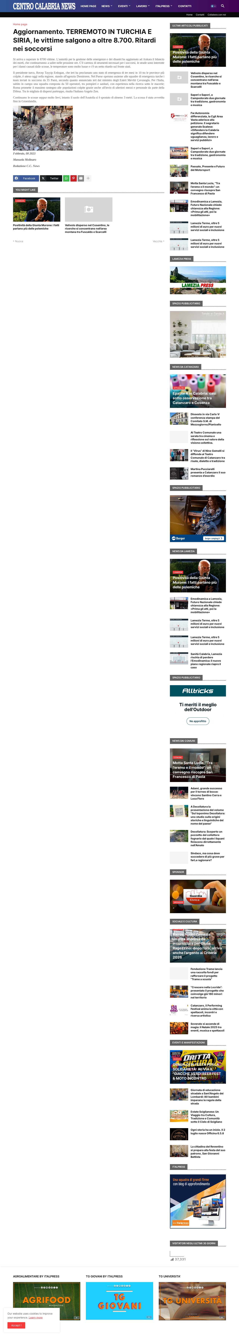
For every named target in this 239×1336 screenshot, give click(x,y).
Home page (20, 24)
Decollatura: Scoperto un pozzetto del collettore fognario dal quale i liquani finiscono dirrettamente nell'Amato (207, 838)
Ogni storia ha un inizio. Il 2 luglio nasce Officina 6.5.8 (208, 1131)
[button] (213, 6)
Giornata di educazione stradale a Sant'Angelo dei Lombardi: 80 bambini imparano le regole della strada (207, 1096)
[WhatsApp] (66, 178)
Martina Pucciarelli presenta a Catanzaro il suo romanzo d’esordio (208, 472)
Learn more (36, 1317)
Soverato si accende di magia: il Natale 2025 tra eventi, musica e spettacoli (207, 1027)
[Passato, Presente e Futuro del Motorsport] (179, 171)
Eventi (123, 6)
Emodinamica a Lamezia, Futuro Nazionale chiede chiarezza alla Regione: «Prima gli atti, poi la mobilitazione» (206, 208)
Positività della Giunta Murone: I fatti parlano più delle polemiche (36, 227)
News (106, 6)
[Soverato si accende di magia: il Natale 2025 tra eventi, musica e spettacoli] (179, 1028)
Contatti (184, 6)
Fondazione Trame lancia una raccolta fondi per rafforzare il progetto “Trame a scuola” (206, 974)
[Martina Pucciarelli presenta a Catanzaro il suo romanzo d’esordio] (179, 473)
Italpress (163, 6)
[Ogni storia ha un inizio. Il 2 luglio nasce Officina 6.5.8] (179, 1134)
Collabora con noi (217, 14)
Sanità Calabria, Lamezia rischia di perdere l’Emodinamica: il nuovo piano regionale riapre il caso (206, 660)
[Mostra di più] (88, 178)
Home (189, 14)
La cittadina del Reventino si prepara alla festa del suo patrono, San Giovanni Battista (208, 1151)
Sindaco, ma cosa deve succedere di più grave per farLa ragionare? (207, 856)
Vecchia (157, 241)
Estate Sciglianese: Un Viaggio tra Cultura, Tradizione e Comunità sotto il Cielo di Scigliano (206, 1116)
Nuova (19, 241)
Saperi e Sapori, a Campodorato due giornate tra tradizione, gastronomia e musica (208, 100)
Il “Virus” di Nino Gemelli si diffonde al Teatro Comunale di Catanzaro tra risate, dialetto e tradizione (208, 456)
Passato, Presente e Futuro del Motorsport (208, 168)
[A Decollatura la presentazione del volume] (179, 811)
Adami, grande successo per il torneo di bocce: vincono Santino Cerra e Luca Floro (206, 793)
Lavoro (141, 6)
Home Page (88, 6)
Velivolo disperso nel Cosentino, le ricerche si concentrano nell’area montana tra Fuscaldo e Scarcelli (87, 228)
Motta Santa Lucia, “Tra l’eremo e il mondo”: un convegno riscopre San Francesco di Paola (205, 188)
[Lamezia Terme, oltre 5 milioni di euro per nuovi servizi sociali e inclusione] (179, 227)
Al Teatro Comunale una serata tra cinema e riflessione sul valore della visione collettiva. (207, 437)
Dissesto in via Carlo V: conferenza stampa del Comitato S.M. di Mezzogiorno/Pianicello (206, 419)
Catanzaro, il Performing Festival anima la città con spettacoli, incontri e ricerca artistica (207, 1010)
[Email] (81, 178)
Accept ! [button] (16, 1325)
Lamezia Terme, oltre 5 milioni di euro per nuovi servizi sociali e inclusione (207, 226)
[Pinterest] (73, 178)
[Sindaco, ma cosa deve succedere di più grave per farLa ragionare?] (179, 858)
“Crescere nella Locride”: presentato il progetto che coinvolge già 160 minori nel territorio (207, 992)
